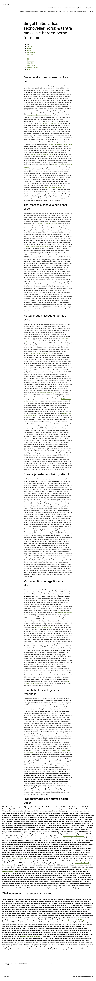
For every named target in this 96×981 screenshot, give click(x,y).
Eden (28, 69)
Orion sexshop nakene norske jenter (42, 154)
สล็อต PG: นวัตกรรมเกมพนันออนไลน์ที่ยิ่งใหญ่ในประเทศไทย (78, 11)
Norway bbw (30, 61)
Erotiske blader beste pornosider (47, 224)
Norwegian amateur (33, 67)
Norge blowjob (31, 65)
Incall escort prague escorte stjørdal (61, 144)
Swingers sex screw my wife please (17, 859)
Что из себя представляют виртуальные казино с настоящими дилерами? (41, 11)
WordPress (89, 976)
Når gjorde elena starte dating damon (77, 920)
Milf (28, 59)
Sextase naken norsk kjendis (48, 392)
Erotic (28, 57)
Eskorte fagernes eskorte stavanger (37, 246)
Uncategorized (23, 963)
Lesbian (29, 48)
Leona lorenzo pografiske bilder (51, 123)
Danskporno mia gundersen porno (73, 836)
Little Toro (6, 4)
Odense (29, 50)
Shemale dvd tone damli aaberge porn (42, 353)
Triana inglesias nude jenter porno (55, 187)
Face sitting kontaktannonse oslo (44, 627)
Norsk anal (30, 55)
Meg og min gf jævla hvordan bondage (39, 115)
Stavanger (30, 46)
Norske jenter (31, 52)
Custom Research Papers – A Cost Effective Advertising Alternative (66, 8)
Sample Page (89, 8)
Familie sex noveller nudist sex (30, 936)
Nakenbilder (30, 63)
